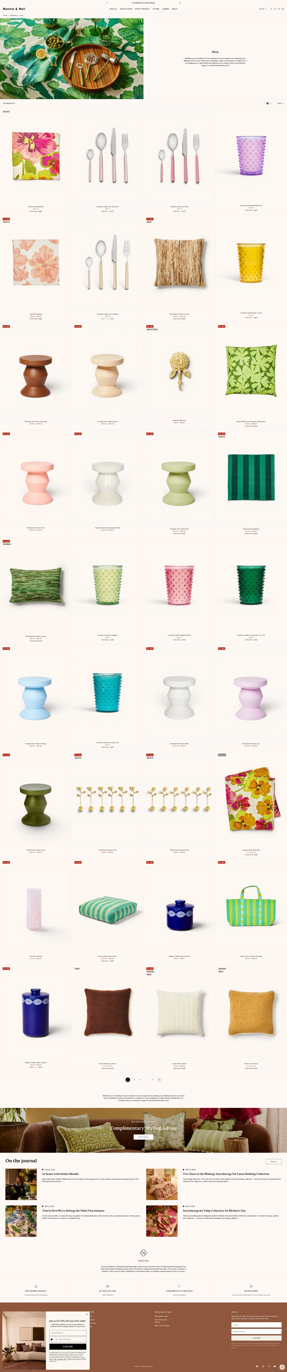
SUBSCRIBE (68, 1346)
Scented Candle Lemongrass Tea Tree (251, 635)
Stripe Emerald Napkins (251, 529)
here (184, 1295)
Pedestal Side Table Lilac (251, 744)
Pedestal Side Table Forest (35, 850)
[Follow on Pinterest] (269, 1366)
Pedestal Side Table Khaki (179, 529)
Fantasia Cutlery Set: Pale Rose (107, 206)
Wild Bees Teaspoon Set (107, 850)
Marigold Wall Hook (179, 420)
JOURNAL (165, 9)
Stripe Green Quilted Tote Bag (251, 956)
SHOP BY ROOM (126, 9)
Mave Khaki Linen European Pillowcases (251, 421)
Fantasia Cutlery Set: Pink (179, 206)
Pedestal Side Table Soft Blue (35, 744)
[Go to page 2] (159, 1080)
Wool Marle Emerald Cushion (36, 636)
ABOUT (175, 9)
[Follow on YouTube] (275, 1366)
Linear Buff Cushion (179, 1064)
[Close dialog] (87, 1314)
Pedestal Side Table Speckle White (107, 528)
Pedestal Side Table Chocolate (36, 421)
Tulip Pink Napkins (35, 314)
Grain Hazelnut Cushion (107, 1064)
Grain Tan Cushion (251, 1064)
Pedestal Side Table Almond (108, 421)
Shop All (113, 9)
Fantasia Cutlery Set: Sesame (107, 314)
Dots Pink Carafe (36, 956)
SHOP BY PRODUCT (142, 9)
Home (5, 15)
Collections (13, 15)
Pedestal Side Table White (179, 744)
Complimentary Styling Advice (143, 2)
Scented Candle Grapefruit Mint (179, 635)
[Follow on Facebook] (257, 1366)
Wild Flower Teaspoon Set (179, 850)
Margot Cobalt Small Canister (179, 956)
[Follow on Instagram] (263, 1366)
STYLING (156, 9)
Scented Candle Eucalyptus (108, 635)
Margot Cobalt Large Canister (36, 1062)
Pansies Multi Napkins (36, 206)
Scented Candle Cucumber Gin (107, 742)
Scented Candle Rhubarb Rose (251, 205)
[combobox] (53, 1339)
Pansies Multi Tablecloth (251, 850)
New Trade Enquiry (162, 1325)
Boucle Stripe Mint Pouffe (108, 956)
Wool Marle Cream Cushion (179, 314)
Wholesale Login (161, 1316)
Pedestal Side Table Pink (36, 528)
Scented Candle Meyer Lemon (251, 313)
